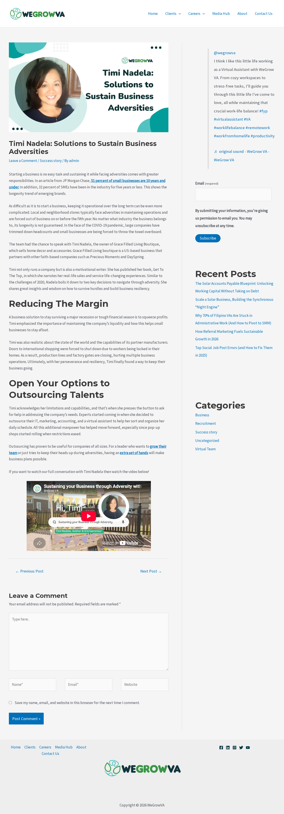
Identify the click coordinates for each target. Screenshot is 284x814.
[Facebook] (221, 748)
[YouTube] (248, 748)
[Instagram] (235, 748)
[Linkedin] (228, 748)
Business (202, 415)
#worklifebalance (229, 127)
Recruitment (205, 423)
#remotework (258, 127)
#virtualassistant (228, 119)
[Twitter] (241, 748)
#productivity (263, 135)
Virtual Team (205, 449)
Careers (194, 13)
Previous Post (29, 571)
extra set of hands (134, 452)
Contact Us (263, 13)
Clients (170, 13)
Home (153, 13)
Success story (51, 160)
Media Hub (221, 13)
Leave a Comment (23, 160)
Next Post (151, 571)
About (242, 13)
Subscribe (208, 238)
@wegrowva (224, 52)
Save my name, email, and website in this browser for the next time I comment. (77, 702)
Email (206, 183)
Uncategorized (207, 440)
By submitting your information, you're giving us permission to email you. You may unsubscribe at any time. (231, 218)
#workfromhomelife (232, 135)
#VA (247, 119)
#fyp (263, 111)
